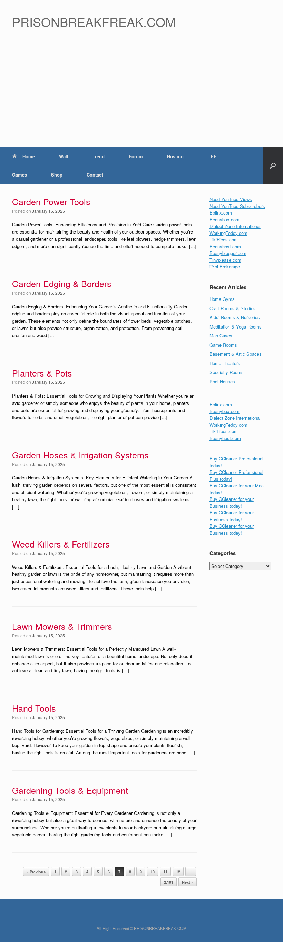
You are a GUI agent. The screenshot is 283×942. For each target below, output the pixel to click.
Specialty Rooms (226, 372)
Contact (95, 174)
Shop (56, 174)
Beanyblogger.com (227, 253)
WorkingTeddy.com (228, 233)
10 (152, 871)
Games (19, 174)
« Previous (36, 871)
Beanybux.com (224, 219)
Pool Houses (222, 381)
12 (178, 871)
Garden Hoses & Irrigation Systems (80, 454)
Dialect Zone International (235, 226)
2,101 (168, 882)
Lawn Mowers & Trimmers (62, 626)
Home (28, 156)
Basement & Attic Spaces (235, 354)
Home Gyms (222, 299)
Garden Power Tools (51, 201)
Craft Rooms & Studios (232, 308)
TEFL (213, 156)
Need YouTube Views (230, 199)
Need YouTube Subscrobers (237, 206)
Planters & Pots (42, 373)
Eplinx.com (220, 212)
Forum (136, 156)
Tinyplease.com (225, 260)
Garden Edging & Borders (61, 283)
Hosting (175, 156)
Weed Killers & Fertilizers (61, 543)
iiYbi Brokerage (224, 266)
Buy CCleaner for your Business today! (231, 502)
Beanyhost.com (225, 246)
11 (165, 871)
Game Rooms (223, 345)
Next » (187, 882)
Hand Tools (34, 708)
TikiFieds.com (223, 239)
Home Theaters (224, 363)
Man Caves (220, 335)
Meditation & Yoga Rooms (235, 326)
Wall (63, 156)
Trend (98, 156)
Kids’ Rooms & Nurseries (234, 317)
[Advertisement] (141, 95)
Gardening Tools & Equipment (70, 790)
